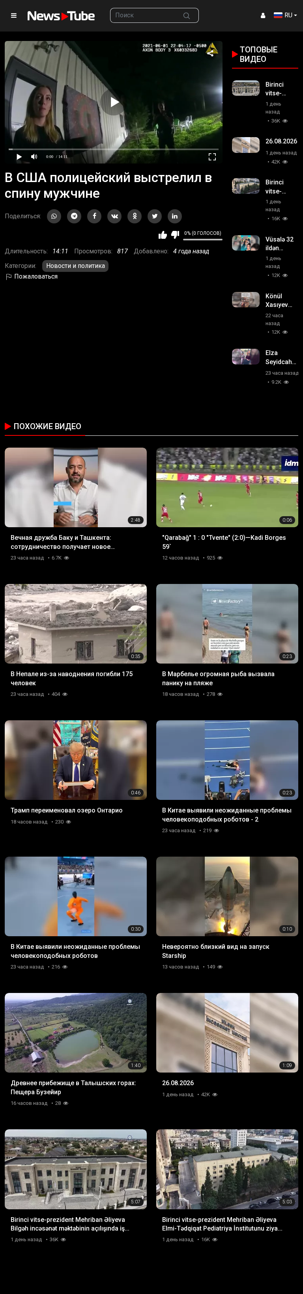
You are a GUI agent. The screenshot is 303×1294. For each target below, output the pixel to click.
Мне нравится (163, 235)
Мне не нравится (175, 235)
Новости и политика (75, 266)
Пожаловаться (35, 276)
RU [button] (288, 15)
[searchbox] (142, 15)
